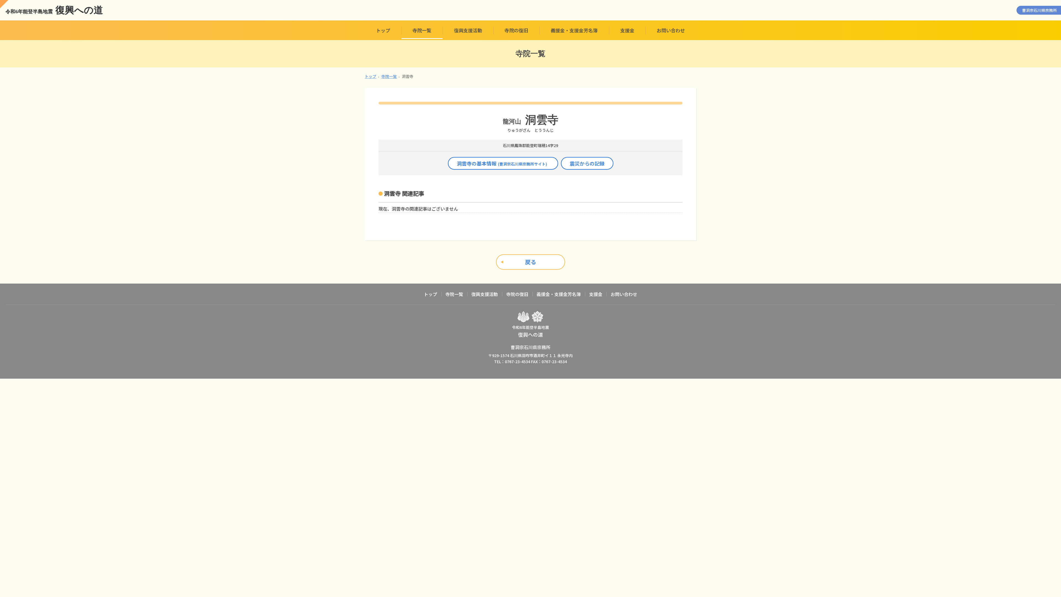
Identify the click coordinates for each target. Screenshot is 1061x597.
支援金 (627, 30)
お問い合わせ (671, 30)
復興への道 (54, 10)
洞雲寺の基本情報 (502, 163)
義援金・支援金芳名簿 (574, 30)
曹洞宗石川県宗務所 (1039, 10)
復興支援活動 (468, 30)
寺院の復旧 (516, 30)
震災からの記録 (587, 163)
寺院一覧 (422, 30)
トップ (383, 30)
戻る (530, 262)
